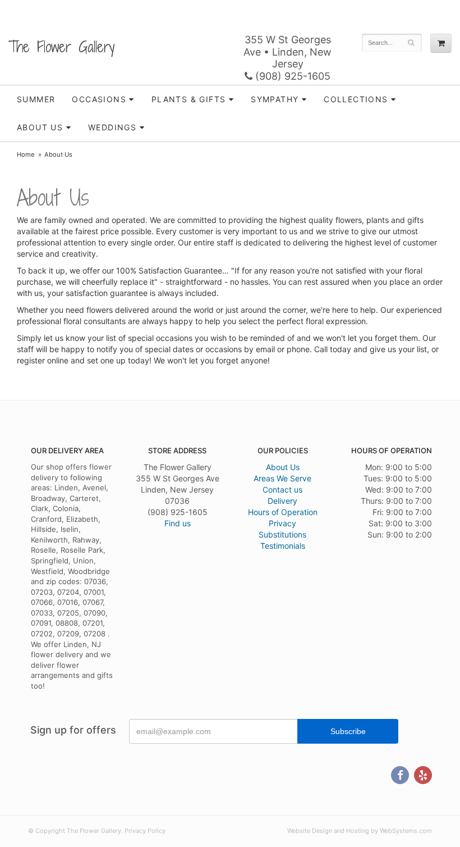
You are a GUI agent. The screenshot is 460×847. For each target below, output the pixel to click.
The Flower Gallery (61, 47)
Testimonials (282, 545)
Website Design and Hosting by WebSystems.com (359, 831)
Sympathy (274, 99)
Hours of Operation (283, 512)
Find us (177, 523)
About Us (283, 467)
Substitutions (282, 534)
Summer (36, 99)
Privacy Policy (145, 831)
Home (26, 154)
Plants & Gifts (188, 99)
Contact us (282, 489)
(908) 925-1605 (291, 76)
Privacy (282, 523)
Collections (356, 99)
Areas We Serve (282, 478)
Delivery (282, 501)
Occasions (99, 99)
